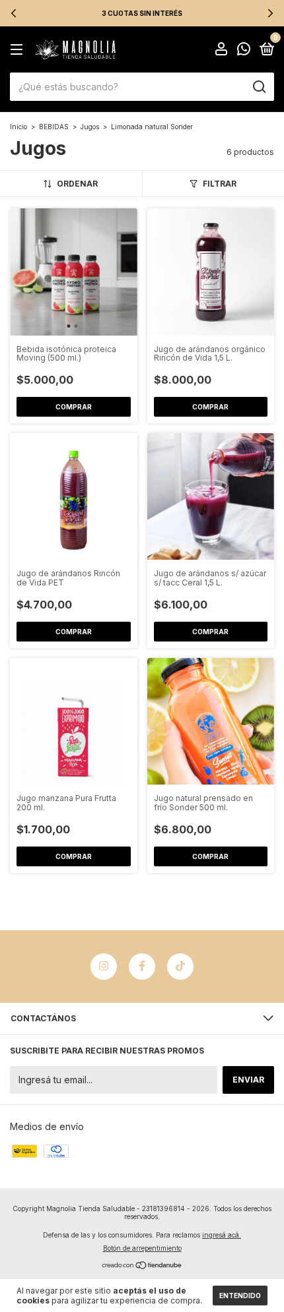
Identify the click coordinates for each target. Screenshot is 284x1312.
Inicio (18, 127)
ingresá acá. (221, 1235)
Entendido (240, 1295)
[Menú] (19, 49)
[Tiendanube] (142, 1266)
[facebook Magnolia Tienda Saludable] (142, 966)
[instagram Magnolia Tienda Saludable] (103, 966)
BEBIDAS (54, 127)
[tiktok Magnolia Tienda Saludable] (180, 966)
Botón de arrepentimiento (142, 1248)
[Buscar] (258, 87)
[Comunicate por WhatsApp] (243, 50)
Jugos (90, 127)
